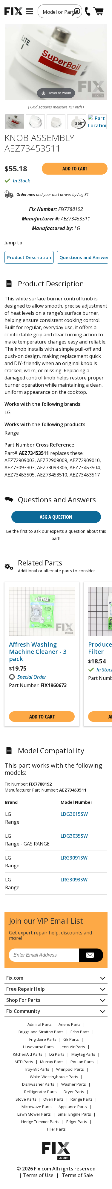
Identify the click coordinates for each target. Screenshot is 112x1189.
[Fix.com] (13, 11)
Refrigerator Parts (40, 1091)
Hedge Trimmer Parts (40, 1121)
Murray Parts (52, 1061)
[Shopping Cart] (98, 11)
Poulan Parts (82, 1061)
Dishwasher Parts (38, 1084)
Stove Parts (26, 1099)
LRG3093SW (74, 879)
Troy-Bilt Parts (36, 1069)
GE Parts (71, 1039)
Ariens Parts (70, 1024)
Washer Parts (73, 1084)
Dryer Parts (74, 1091)
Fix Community (23, 1011)
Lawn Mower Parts (34, 1114)
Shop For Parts (23, 1000)
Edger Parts (76, 1121)
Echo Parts (80, 1031)
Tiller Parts (56, 1129)
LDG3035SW (74, 836)
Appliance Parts (73, 1106)
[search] (76, 11)
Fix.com (14, 978)
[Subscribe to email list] (91, 955)
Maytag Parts (83, 1054)
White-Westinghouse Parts (54, 1076)
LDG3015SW (74, 814)
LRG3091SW (74, 857)
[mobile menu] (29, 11)
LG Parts (57, 1054)
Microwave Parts (37, 1106)
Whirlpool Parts (70, 1069)
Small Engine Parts (74, 1114)
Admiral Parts (39, 1024)
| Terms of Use (36, 1175)
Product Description (29, 257)
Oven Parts (53, 1099)
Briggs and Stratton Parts (41, 1031)
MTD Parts (24, 1061)
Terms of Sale (77, 1175)
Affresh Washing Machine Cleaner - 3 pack (37, 651)
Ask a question (56, 516)
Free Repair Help (25, 989)
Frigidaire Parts (42, 1039)
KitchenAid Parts (27, 1054)
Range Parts (81, 1099)
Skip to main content (56, 4)
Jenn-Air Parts (73, 1046)
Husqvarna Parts (38, 1046)
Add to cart (74, 168)
